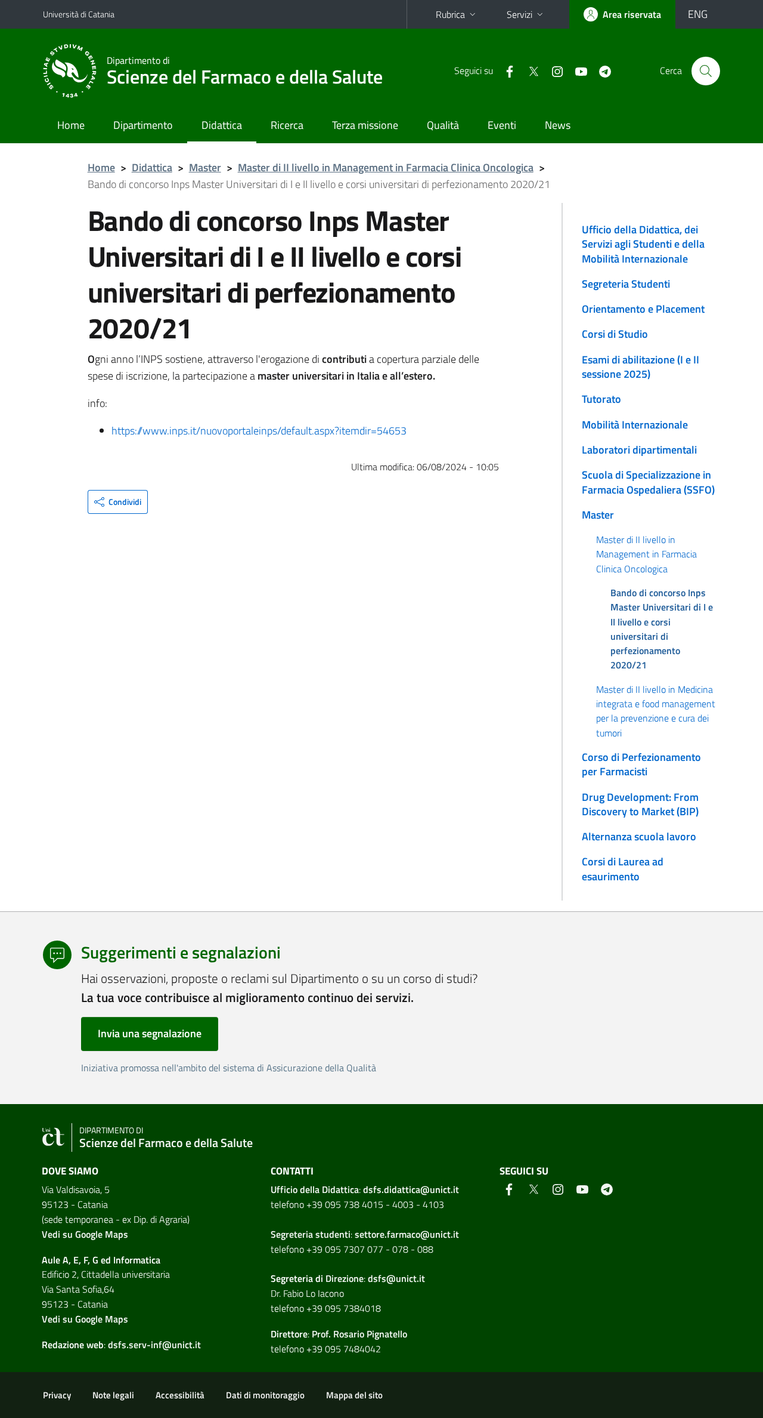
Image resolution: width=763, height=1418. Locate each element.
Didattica (221, 125)
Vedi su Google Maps (85, 1234)
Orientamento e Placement (643, 309)
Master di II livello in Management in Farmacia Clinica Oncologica (386, 167)
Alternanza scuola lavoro (639, 836)
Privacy (57, 1395)
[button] (118, 502)
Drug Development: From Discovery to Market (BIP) (640, 804)
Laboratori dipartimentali (639, 450)
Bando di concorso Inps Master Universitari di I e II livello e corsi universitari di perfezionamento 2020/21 (661, 628)
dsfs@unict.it (396, 1278)
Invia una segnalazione (149, 1033)
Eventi (502, 125)
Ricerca (287, 125)
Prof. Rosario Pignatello (359, 1334)
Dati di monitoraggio (265, 1395)
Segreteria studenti (311, 1234)
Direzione (344, 1278)
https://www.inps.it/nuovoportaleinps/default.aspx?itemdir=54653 (259, 431)
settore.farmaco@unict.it (407, 1234)
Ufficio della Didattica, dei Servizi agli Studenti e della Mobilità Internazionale (643, 244)
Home (71, 125)
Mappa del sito (354, 1395)
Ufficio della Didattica (315, 1189)
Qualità (443, 125)
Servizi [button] (519, 14)
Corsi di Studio (615, 334)
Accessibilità (180, 1395)
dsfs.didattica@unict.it (411, 1189)
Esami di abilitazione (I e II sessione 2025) (640, 367)
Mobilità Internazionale (635, 425)
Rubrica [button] (450, 14)
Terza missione (365, 125)
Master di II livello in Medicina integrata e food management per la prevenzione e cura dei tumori (655, 711)
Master (205, 167)
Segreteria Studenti (626, 284)
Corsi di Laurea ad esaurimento (622, 868)
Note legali (113, 1395)
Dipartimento (143, 125)
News (557, 125)
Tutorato (601, 399)
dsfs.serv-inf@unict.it (154, 1344)
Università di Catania (78, 14)
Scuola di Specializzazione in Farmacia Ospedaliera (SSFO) (648, 482)
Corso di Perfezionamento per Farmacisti (641, 764)
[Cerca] (705, 71)
